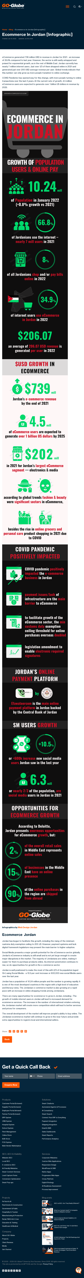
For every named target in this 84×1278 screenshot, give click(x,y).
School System (7, 1128)
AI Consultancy (47, 1110)
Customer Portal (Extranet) (12, 1103)
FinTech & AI (6, 1201)
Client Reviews (7, 1242)
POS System (7, 1142)
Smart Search (47, 1114)
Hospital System (8, 1125)
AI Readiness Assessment (51, 1186)
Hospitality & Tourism (10, 1212)
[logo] (13, 6)
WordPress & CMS (49, 1168)
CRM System (7, 1121)
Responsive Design (49, 1165)
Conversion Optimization (11, 1179)
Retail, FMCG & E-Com (10, 1219)
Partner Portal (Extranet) (11, 1114)
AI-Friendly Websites (10, 1168)
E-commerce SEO (8, 1165)
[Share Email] (20, 1271)
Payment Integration (49, 1121)
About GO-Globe (8, 1235)
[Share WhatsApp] (14, 1271)
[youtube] (11, 1271)
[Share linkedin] (3, 1271)
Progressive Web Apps (50, 1175)
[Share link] (17, 1271)
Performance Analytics (50, 1139)
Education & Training (9, 1223)
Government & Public (10, 1208)
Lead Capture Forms (9, 1175)
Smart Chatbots (48, 1103)
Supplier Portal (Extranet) (11, 1107)
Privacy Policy (48, 1264)
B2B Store (6, 1139)
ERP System (6, 1117)
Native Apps (46, 1172)
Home (4, 30)
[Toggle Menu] (67, 6)
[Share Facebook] (6, 1271)
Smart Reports (47, 1135)
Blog (11, 30)
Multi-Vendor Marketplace (11, 1146)
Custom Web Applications (51, 1161)
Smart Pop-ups (7, 1182)
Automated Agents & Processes (54, 1107)
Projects (5, 1239)
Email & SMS (46, 1128)
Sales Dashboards (49, 1132)
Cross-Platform (47, 1179)
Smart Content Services (11, 1172)
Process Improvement (50, 1189)
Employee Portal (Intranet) (11, 1110)
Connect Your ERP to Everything (54, 1117)
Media (4, 1246)
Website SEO (7, 1158)
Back (7, 1039)
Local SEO (6, 1161)
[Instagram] (9, 1271)
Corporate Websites (49, 1158)
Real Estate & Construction (12, 1205)
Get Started (6, 1249)
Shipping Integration (49, 1125)
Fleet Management (9, 1132)
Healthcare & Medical (10, 1226)
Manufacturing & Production (12, 1215)
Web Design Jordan (27, 927)
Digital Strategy (48, 1182)
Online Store (7, 1135)
